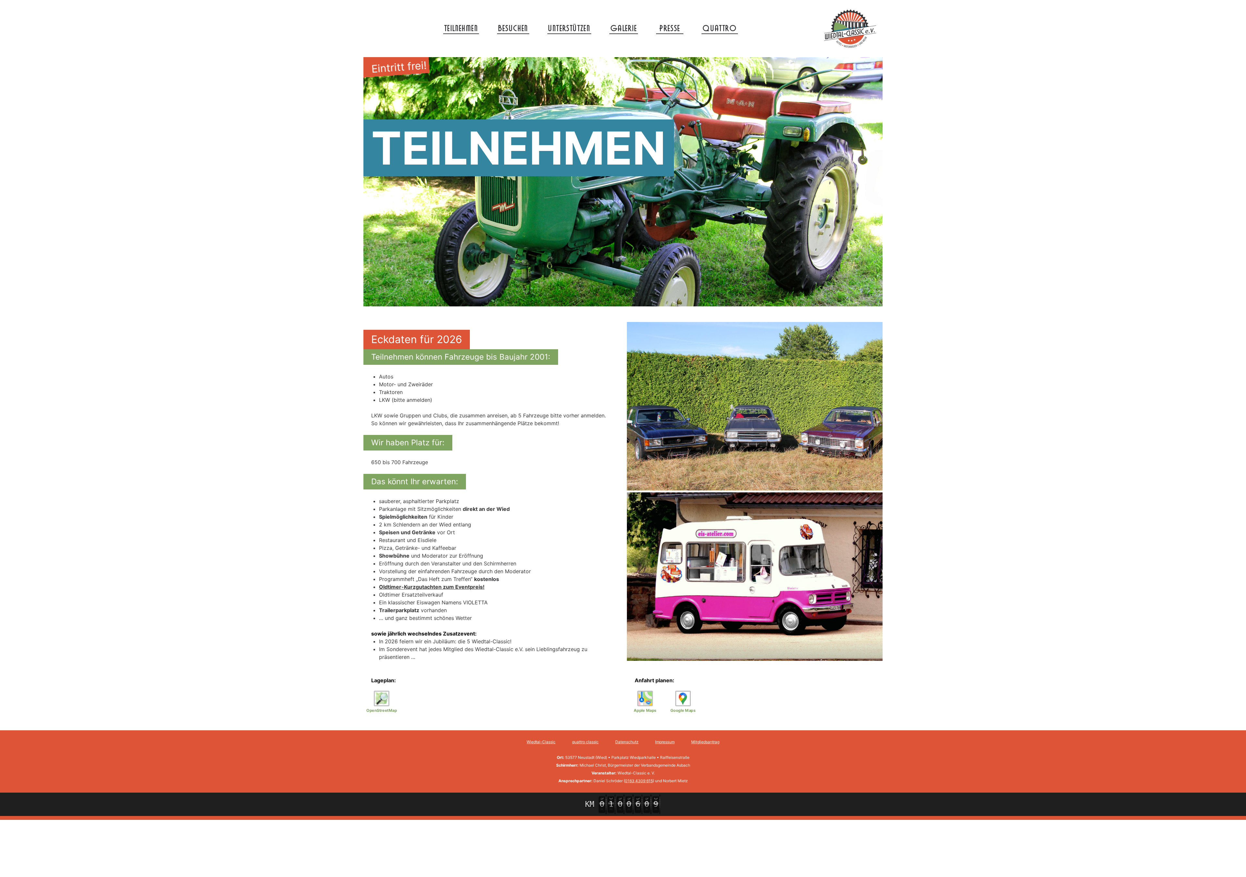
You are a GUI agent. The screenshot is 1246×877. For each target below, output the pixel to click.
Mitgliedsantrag (705, 741)
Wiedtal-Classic (541, 741)
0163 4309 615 (639, 780)
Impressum (665, 741)
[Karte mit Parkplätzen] (381, 698)
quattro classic (585, 741)
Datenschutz (627, 741)
